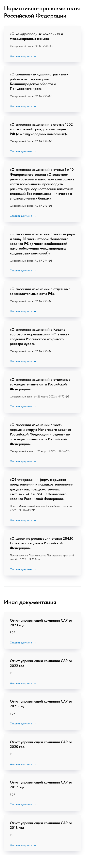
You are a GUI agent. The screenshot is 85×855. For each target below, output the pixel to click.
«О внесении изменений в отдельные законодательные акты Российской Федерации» (40, 384)
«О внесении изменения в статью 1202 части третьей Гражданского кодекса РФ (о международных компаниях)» (41, 129)
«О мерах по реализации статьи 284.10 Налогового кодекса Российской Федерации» (41, 543)
